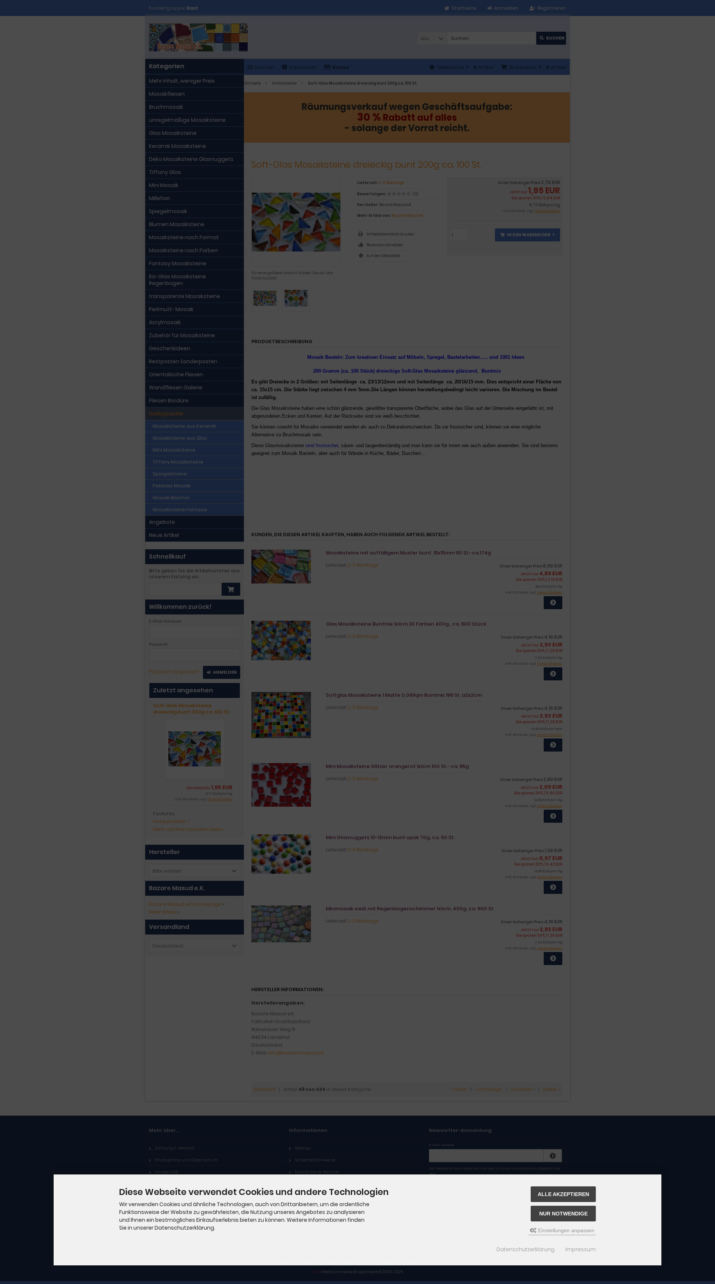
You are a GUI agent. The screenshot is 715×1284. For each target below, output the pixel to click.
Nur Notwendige (563, 1214)
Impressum (580, 1249)
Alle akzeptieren (563, 1194)
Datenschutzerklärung (525, 1249)
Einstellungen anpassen (565, 1230)
